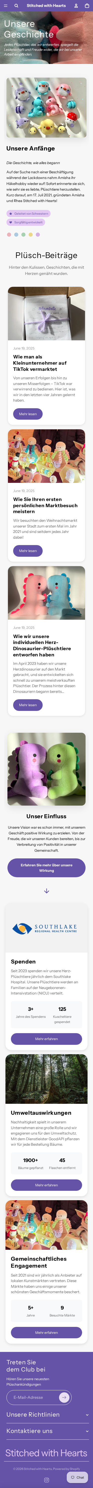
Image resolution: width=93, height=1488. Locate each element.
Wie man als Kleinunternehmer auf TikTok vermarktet (39, 363)
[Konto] (76, 5)
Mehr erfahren (46, 1039)
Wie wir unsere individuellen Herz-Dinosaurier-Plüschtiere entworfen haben (42, 646)
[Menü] (5, 5)
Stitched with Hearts (38, 1469)
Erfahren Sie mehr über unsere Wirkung (46, 868)
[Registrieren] (64, 1397)
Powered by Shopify (66, 1469)
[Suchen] (16, 5)
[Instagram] (47, 1480)
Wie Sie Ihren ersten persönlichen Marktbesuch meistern (45, 505)
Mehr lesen (28, 414)
